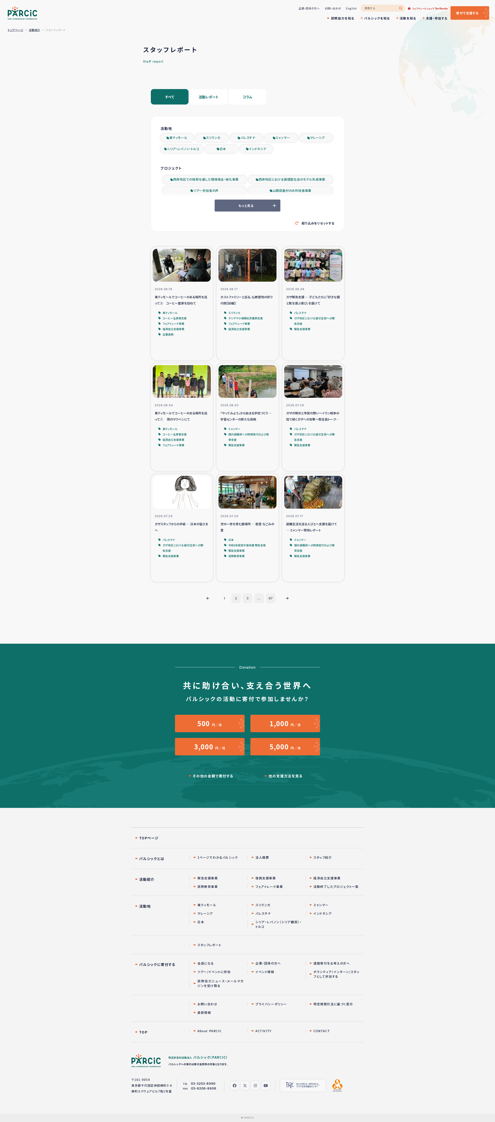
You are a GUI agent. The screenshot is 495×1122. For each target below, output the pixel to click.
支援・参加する (437, 18)
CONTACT (321, 1030)
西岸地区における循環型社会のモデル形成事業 (292, 179)
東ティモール (178, 137)
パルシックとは (151, 858)
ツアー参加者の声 (205, 190)
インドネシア (257, 148)
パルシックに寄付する (157, 964)
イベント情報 (264, 971)
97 (271, 598)
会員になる (205, 963)
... (259, 598)
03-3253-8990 (203, 1083)
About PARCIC (209, 1030)
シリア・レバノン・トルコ (183, 148)
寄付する (467, 13)
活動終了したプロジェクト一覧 (335, 886)
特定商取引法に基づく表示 (333, 1004)
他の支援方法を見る (286, 775)
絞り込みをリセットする (318, 223)
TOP (143, 1031)
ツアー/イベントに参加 (214, 971)
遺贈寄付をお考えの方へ (331, 963)
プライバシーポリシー (271, 1004)
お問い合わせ (333, 8)
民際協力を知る (342, 18)
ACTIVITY (263, 1030)
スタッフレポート (209, 945)
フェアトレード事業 (269, 886)
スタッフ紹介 (322, 857)
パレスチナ (248, 137)
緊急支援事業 (207, 878)
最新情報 (204, 1012)
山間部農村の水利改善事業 (292, 190)
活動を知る (408, 18)
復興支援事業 (265, 878)
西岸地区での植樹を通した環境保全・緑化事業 (206, 179)
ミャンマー (283, 137)
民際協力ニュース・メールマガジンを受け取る (220, 983)
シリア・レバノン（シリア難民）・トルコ (278, 924)
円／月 (209, 723)
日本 (223, 148)
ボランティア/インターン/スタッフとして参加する (336, 974)
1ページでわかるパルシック (217, 857)
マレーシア (317, 137)
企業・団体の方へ (309, 8)
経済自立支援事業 (327, 878)
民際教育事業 (207, 886)
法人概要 (262, 857)
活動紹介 (34, 30)
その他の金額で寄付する (213, 775)
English (351, 8)
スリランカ (213, 137)
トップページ (15, 30)
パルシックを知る (377, 18)
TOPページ (149, 837)
